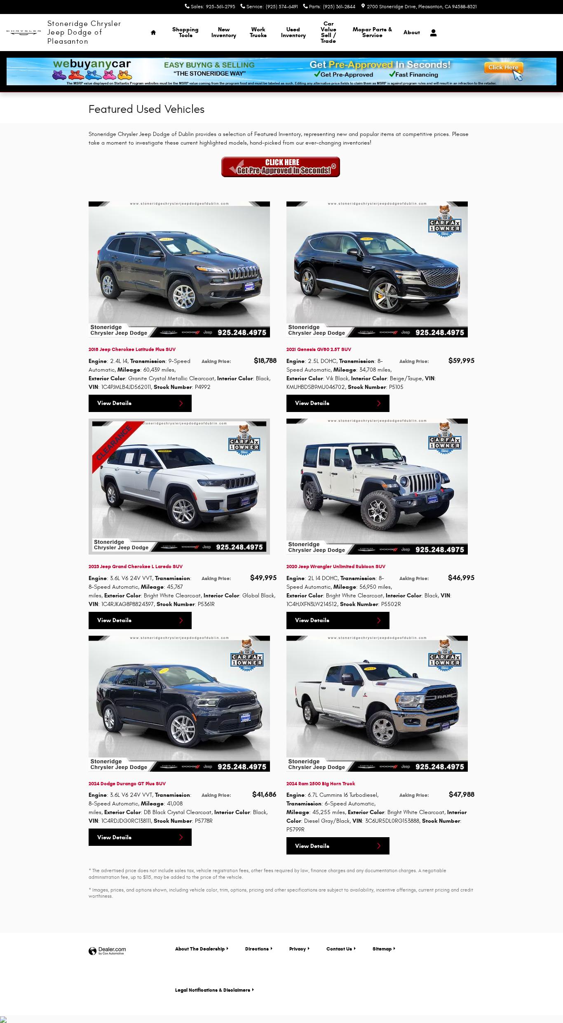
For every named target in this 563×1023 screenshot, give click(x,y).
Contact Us (339, 949)
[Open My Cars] (431, 33)
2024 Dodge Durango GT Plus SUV (127, 783)
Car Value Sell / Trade (328, 32)
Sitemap (382, 949)
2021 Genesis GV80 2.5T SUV (318, 349)
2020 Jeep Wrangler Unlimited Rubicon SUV (335, 566)
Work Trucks (258, 32)
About (411, 32)
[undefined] (281, 167)
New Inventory (223, 32)
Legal (212, 990)
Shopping (185, 32)
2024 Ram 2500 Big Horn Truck (320, 783)
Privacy (297, 949)
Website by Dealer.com (107, 951)
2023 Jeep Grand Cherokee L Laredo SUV (136, 566)
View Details (114, 403)
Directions (257, 949)
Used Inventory (293, 32)
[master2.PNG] (281, 168)
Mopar (372, 32)
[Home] (23, 32)
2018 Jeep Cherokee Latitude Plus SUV (132, 349)
